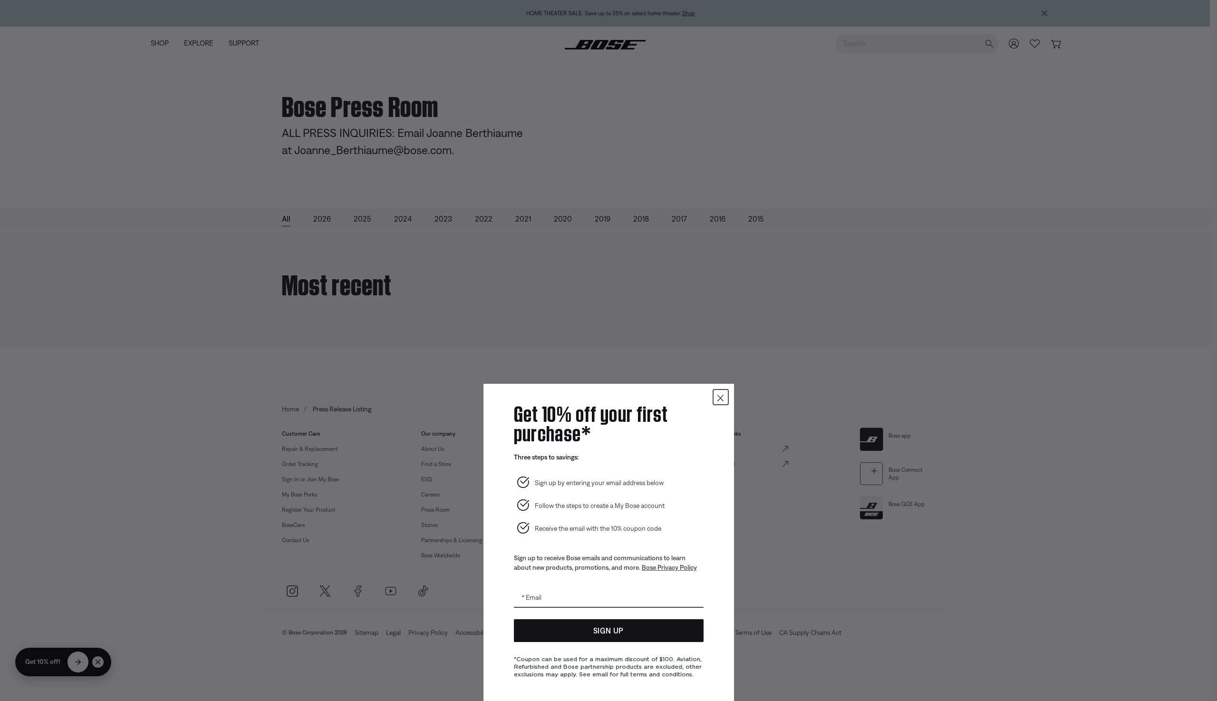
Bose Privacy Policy (669, 567)
